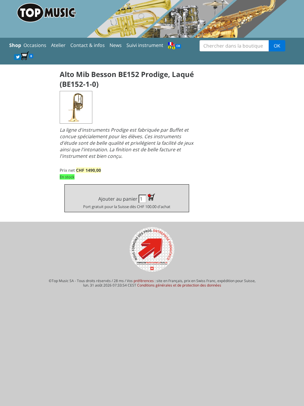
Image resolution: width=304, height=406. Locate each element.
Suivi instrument (144, 45)
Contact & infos (87, 45)
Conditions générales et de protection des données (179, 285)
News (116, 45)
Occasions (34, 45)
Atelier (58, 45)
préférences (144, 280)
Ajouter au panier (126, 202)
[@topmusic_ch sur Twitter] (17, 56)
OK (277, 46)
